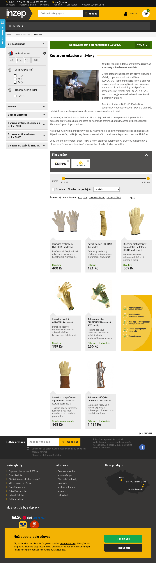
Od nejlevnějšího (97, 197)
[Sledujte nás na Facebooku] (142, 447)
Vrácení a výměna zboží (93, 5)
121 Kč (64, 182)
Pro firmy (44, 5)
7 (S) (12, 60)
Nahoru (147, 433)
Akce (132, 198)
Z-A (85, 197)
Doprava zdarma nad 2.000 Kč (24, 471)
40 (20, 79)
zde (63, 550)
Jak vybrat (72, 5)
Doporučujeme (69, 197)
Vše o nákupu (65, 475)
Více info (142, 45)
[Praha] (121, 480)
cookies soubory (68, 543)
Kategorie (17, 26)
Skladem (60, 189)
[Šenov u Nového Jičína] (143, 484)
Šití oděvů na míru (18, 491)
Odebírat (72, 441)
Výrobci (62, 491)
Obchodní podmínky (68, 479)
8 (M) (19, 60)
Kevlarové (38, 35)
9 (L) (27, 60)
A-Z (80, 197)
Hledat (93, 13)
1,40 (21, 95)
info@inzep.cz (62, 2)
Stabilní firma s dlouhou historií (24, 479)
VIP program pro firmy (20, 483)
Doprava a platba (28, 5)
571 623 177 (23, 2)
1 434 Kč (145, 182)
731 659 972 (42, 2)
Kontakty (58, 5)
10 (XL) (35, 60)
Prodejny (10, 5)
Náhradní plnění (16, 495)
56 (20, 82)
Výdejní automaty (66, 487)
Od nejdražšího (114, 197)
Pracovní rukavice (22, 35)
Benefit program (17, 487)
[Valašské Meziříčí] (143, 486)
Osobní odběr (15, 475)
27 (20, 75)
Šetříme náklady (17, 499)
